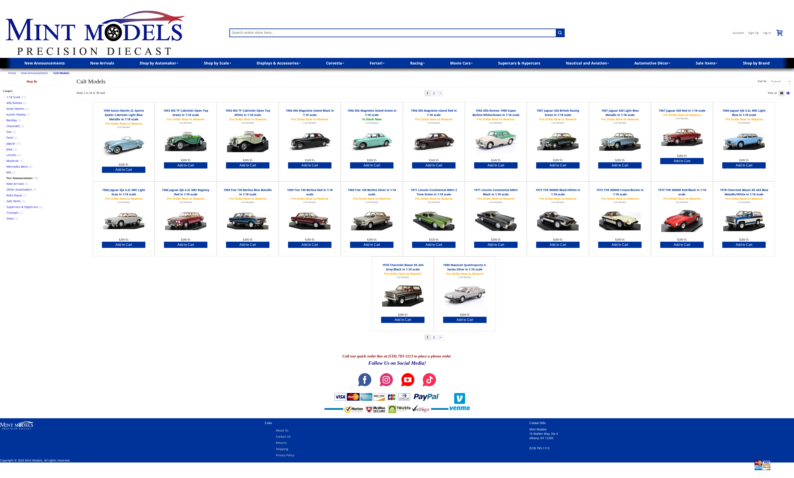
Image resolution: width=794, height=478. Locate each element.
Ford (9, 138)
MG (8, 172)
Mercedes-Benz (17, 166)
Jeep (9, 149)
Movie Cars (460, 63)
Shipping (282, 449)
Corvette (334, 63)
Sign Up (753, 33)
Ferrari (376, 63)
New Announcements (44, 63)
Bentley (11, 120)
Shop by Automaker (158, 63)
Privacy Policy (285, 455)
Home (12, 73)
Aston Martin (15, 109)
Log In (767, 33)
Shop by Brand (756, 63)
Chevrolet (13, 126)
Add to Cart (123, 169)
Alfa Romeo (14, 103)
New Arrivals (102, 63)
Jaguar (10, 143)
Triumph (12, 213)
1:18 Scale (13, 97)
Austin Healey (15, 114)
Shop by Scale (216, 63)
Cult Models (61, 73)
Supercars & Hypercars (519, 63)
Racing (416, 63)
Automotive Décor (651, 63)
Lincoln (11, 155)
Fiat (8, 132)
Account (738, 33)
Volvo (10, 218)
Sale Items (705, 63)
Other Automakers (19, 189)
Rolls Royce (14, 195)
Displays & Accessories (278, 63)
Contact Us (283, 437)
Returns (281, 443)
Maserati (12, 161)
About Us (282, 430)
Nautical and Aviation (586, 63)
